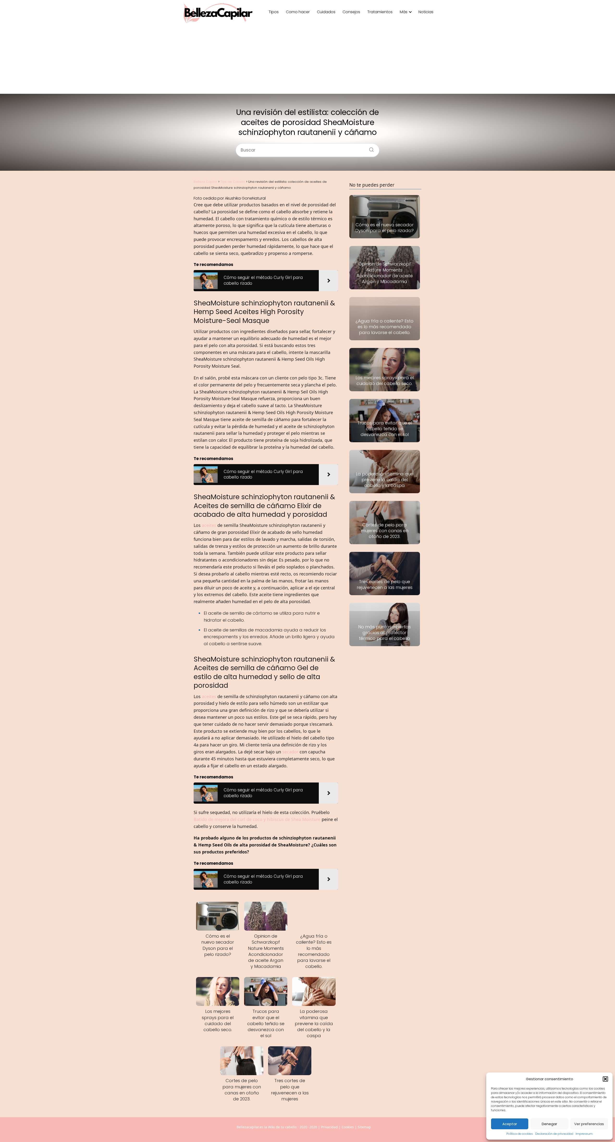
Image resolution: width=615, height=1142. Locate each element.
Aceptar (509, 1123)
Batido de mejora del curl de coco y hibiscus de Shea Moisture (257, 819)
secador (290, 752)
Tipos (274, 12)
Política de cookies (519, 1134)
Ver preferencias (589, 1123)
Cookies (348, 1127)
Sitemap (364, 1127)
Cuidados (326, 12)
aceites (209, 525)
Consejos (351, 12)
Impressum (584, 1134)
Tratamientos (380, 12)
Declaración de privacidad (554, 1134)
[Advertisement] (307, 60)
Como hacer (298, 12)
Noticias (425, 12)
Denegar (549, 1123)
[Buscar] (370, 148)
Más (403, 12)
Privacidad (329, 1127)
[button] (605, 1079)
